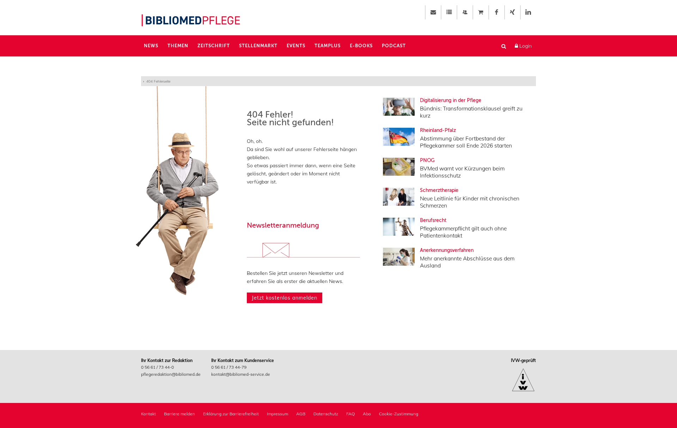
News (151, 45)
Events (296, 45)
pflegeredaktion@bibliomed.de (171, 374)
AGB (300, 413)
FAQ (350, 413)
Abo (367, 413)
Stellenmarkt (258, 45)
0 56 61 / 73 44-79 (228, 367)
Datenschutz (325, 413)
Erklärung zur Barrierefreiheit (231, 413)
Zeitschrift (213, 45)
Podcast (394, 45)
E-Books (361, 45)
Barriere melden (179, 413)
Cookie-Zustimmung (398, 413)
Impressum (277, 413)
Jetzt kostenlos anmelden (284, 298)
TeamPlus (328, 45)
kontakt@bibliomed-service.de (240, 374)
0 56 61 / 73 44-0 (157, 367)
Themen (177, 45)
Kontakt (148, 413)
